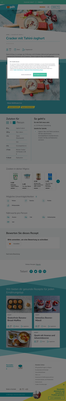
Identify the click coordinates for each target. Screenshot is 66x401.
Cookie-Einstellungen (26, 74)
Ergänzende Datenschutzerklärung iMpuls (33, 70)
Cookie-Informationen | (19, 70)
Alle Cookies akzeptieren (40, 74)
